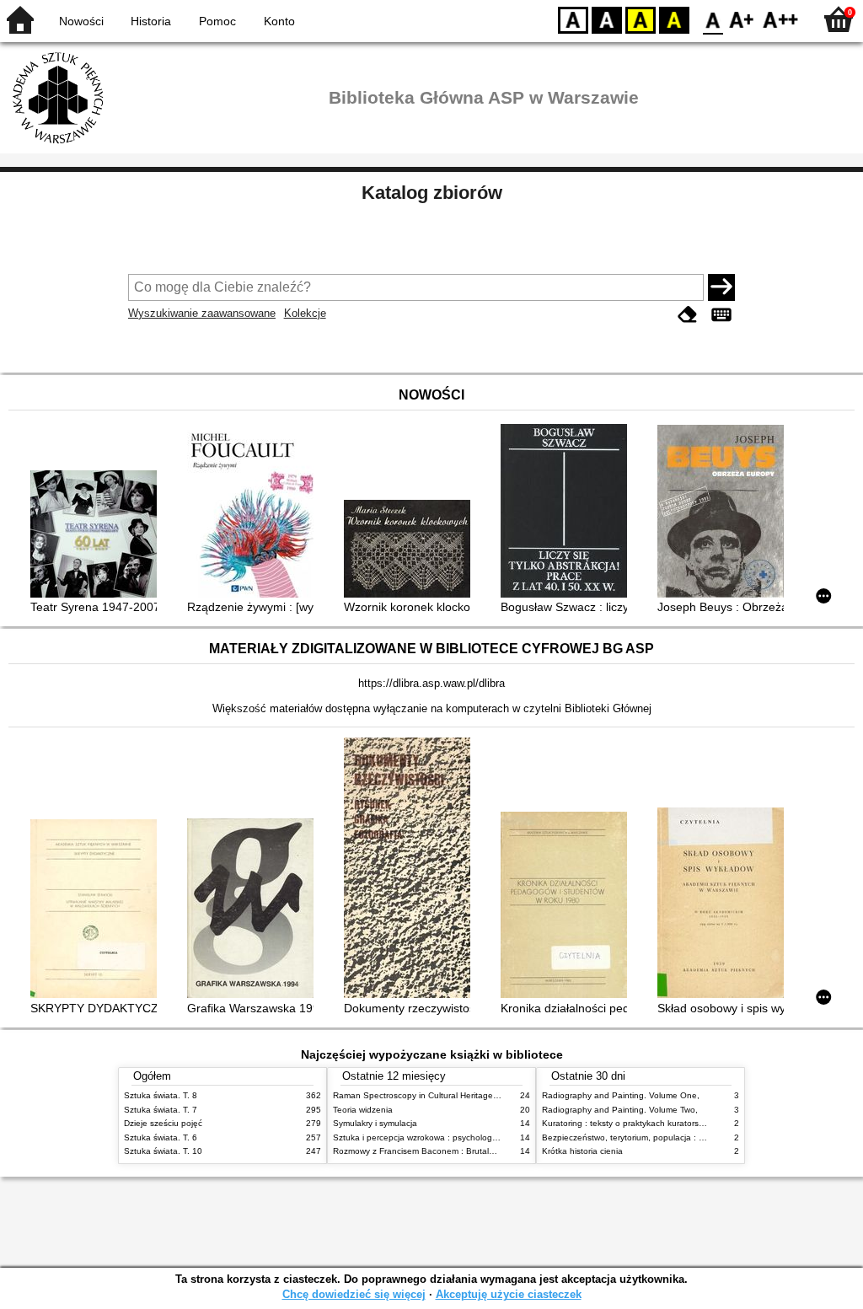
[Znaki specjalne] (721, 314)
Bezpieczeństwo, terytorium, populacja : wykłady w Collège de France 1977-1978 (699, 1137)
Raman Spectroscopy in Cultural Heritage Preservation (438, 1095)
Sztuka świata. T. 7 (160, 1109)
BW (607, 19)
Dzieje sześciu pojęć (163, 1123)
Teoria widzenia (363, 1109)
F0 (713, 19)
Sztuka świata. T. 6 (160, 1137)
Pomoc (217, 21)
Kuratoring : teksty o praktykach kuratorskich (628, 1123)
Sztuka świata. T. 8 (160, 1095)
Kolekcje (305, 313)
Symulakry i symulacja (375, 1123)
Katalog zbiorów (432, 192)
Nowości (81, 21)
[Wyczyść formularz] (687, 314)
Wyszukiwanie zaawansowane (202, 313)
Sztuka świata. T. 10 (163, 1151)
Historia (151, 21)
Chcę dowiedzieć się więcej (354, 1294)
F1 (742, 19)
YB (640, 19)
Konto (279, 21)
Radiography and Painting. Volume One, (621, 1095)
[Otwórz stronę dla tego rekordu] (97, 535)
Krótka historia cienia (582, 1151)
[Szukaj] (721, 287)
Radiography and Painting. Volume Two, (620, 1109)
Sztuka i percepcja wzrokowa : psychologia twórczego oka (445, 1137)
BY (674, 19)
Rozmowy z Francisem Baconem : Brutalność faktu (431, 1151)
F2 (781, 19)
